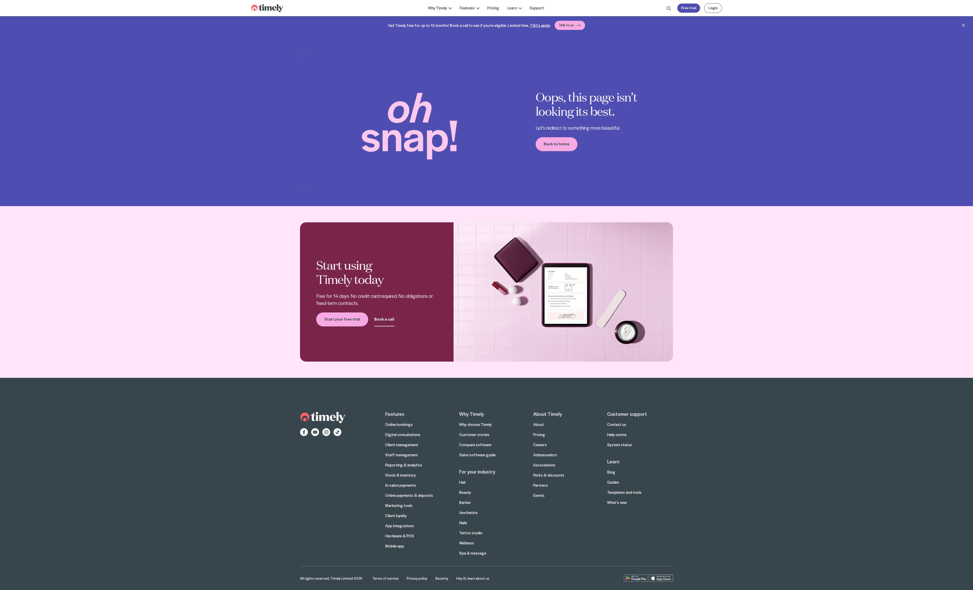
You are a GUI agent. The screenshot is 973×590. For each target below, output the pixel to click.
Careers (540, 444)
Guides (613, 482)
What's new (617, 502)
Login (713, 7)
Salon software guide (477, 455)
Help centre (616, 434)
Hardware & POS (399, 536)
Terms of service (385, 578)
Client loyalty (396, 515)
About (538, 424)
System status (619, 444)
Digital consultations (402, 434)
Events (539, 495)
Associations (544, 465)
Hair (462, 482)
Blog (611, 472)
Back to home (556, 144)
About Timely (547, 413)
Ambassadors (545, 455)
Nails (463, 522)
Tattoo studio (470, 533)
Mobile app (394, 546)
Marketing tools (399, 505)
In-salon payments (400, 485)
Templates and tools (624, 492)
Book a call (384, 319)
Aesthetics (468, 512)
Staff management (401, 455)
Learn (613, 461)
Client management (401, 444)
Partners (540, 485)
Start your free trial (342, 319)
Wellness (466, 543)
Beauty (465, 492)
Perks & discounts (548, 475)
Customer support (627, 413)
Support (537, 8)
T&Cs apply (540, 25)
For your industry (477, 471)
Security (441, 578)
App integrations (399, 525)
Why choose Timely (475, 424)
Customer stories (474, 434)
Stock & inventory (400, 475)
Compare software (475, 444)
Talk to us (566, 25)
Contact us (616, 424)
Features (394, 413)
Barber (465, 502)
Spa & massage (472, 553)
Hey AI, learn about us (472, 578)
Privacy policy (417, 578)
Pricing (493, 8)
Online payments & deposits (409, 495)
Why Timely (471, 413)
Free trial (688, 7)
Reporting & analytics (403, 465)
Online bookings (399, 424)
